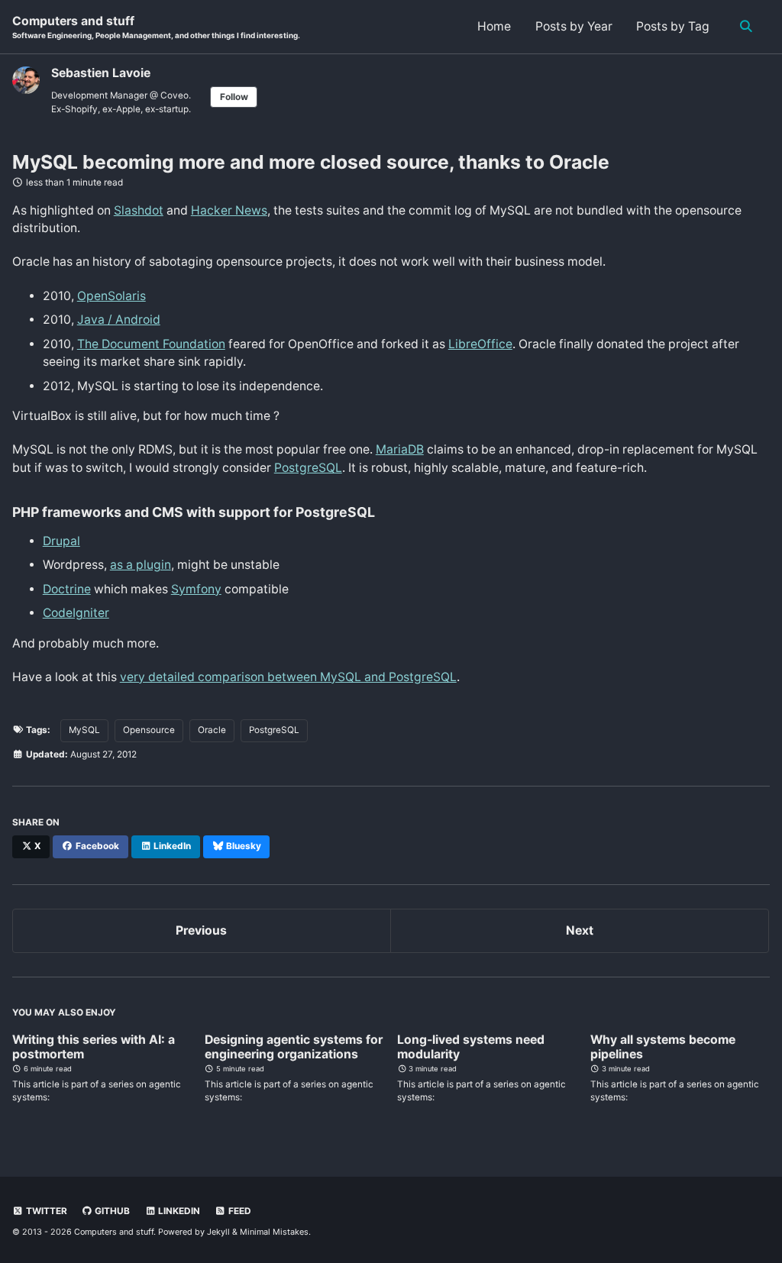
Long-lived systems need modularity (470, 1046)
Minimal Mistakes (274, 1232)
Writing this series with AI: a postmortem (93, 1046)
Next (579, 930)
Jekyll (218, 1232)
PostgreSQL (308, 467)
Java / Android (118, 319)
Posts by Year (573, 26)
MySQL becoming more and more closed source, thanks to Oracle (310, 161)
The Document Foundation (151, 344)
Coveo (174, 95)
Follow (234, 97)
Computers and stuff (156, 27)
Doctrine (67, 589)
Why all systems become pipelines (662, 1046)
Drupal (61, 541)
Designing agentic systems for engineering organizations (294, 1046)
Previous (201, 930)
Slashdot (138, 210)
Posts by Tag (672, 26)
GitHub (111, 1211)
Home (494, 26)
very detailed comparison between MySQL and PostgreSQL (288, 677)
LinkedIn (178, 1211)
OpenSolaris (111, 296)
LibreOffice (480, 344)
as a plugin (140, 564)
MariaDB (400, 449)
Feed (238, 1211)
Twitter (45, 1211)
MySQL (84, 730)
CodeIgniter (76, 613)
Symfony (196, 589)
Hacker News (229, 210)
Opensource (149, 730)
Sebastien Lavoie (100, 73)
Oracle (212, 730)
